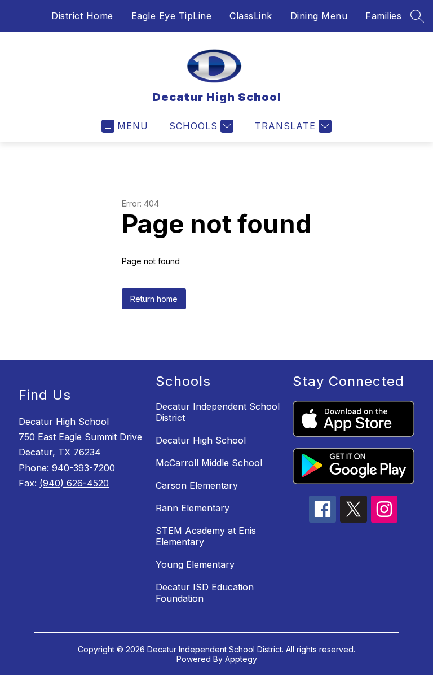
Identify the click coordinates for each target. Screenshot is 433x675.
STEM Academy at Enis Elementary (206, 536)
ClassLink (250, 15)
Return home (154, 299)
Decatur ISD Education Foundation (205, 592)
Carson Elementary (197, 485)
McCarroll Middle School (209, 462)
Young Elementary (195, 564)
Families (383, 15)
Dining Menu (319, 15)
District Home (82, 15)
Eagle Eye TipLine (171, 15)
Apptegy (241, 659)
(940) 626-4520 (74, 483)
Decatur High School (201, 440)
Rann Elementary (192, 508)
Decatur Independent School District (218, 412)
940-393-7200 (83, 468)
